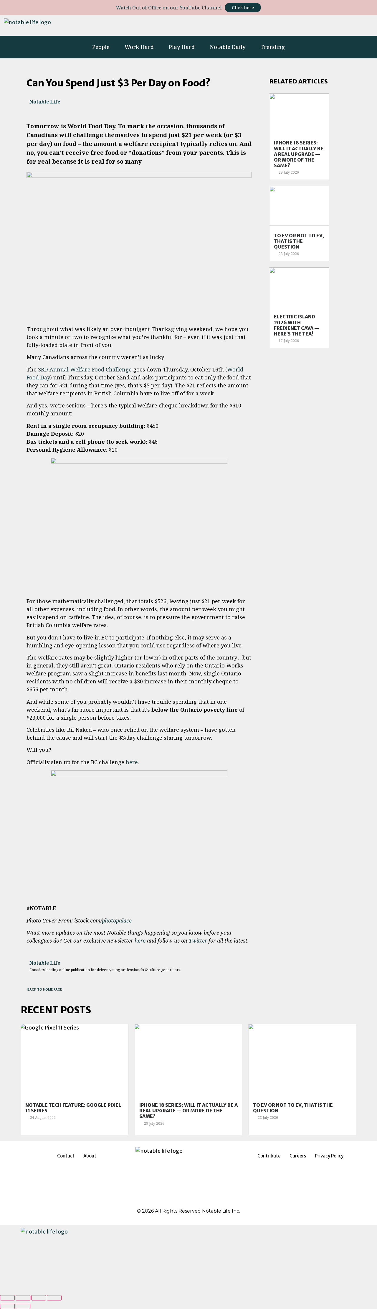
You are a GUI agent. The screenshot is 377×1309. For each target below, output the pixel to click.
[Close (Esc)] (7, 1297)
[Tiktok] (326, 25)
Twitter (198, 940)
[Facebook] (173, 1200)
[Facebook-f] (278, 25)
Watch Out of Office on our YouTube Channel (169, 7)
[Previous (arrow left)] (7, 1306)
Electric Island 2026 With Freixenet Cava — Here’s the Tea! (296, 325)
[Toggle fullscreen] (38, 1297)
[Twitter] (310, 25)
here (132, 762)
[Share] (23, 1297)
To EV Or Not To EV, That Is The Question (299, 241)
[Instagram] (261, 25)
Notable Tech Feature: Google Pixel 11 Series (73, 1108)
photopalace (117, 920)
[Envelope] (366, 25)
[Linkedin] (294, 25)
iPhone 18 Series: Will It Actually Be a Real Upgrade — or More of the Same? (298, 154)
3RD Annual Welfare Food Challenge (85, 369)
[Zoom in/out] (54, 1297)
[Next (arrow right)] (23, 1306)
